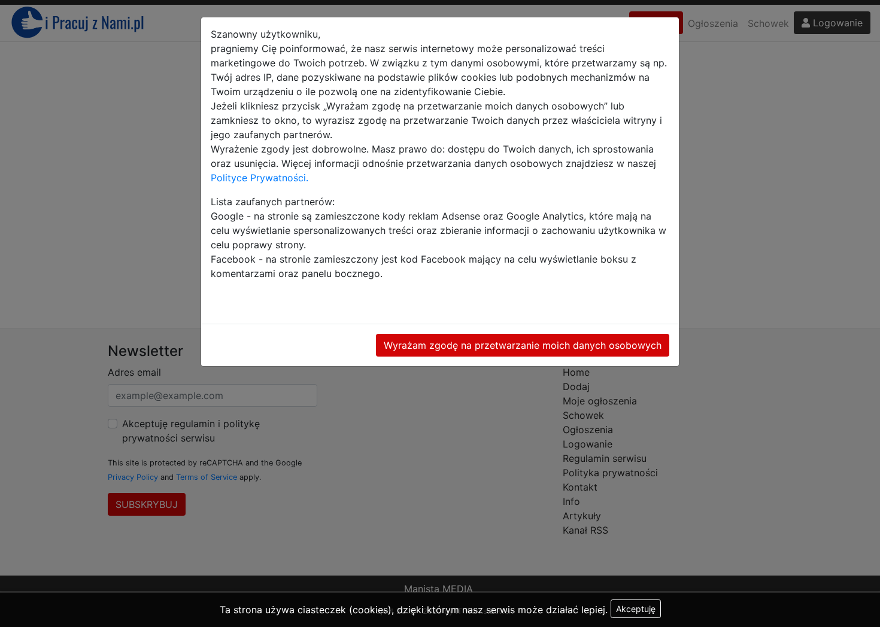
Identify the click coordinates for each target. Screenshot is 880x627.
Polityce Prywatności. (259, 178)
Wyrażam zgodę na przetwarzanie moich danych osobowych (522, 345)
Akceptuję (636, 609)
